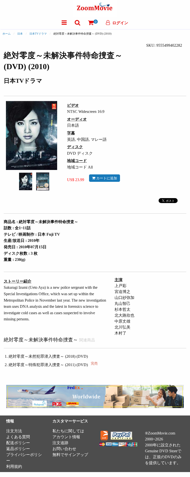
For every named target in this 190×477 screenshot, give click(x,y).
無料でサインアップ (70, 455)
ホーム (6, 33)
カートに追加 (106, 178)
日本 (20, 33)
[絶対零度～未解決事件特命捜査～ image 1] (25, 181)
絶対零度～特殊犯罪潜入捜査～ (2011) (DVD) (53, 365)
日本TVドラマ (38, 33)
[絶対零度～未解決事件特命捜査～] (25, 181)
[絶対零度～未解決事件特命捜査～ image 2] (42, 181)
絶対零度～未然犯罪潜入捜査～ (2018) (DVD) (48, 356)
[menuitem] (64, 22)
